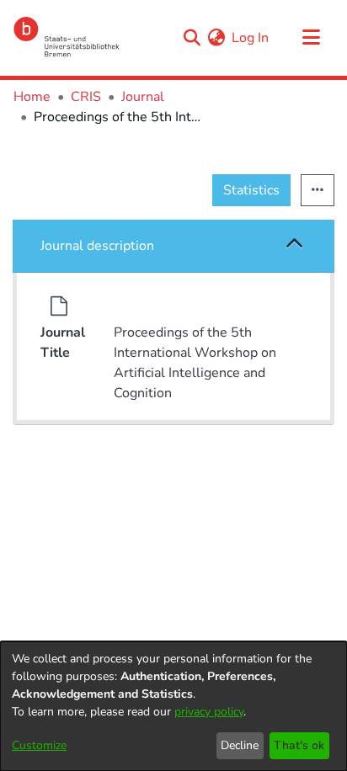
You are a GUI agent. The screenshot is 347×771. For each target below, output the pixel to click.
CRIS (86, 97)
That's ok (299, 745)
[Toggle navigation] (310, 38)
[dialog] (173, 706)
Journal (142, 97)
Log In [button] (251, 38)
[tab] (173, 246)
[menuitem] (216, 38)
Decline (240, 745)
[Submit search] (191, 38)
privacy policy (208, 712)
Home (32, 97)
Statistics (251, 190)
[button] (295, 245)
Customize (39, 745)
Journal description (97, 246)
